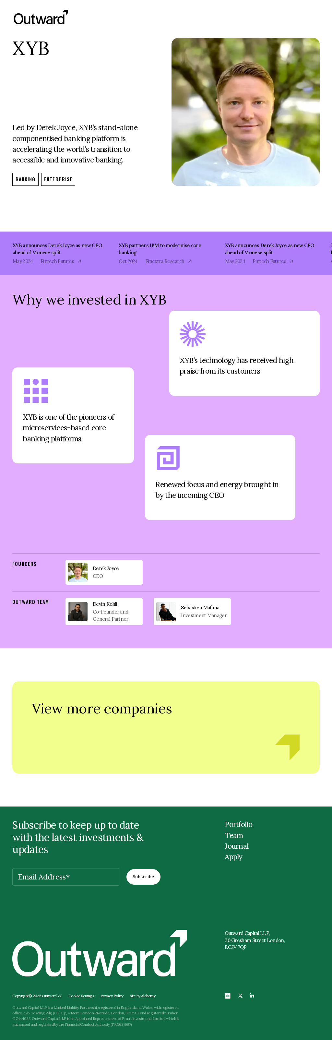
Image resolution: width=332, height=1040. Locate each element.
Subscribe (143, 876)
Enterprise (58, 179)
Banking (25, 179)
